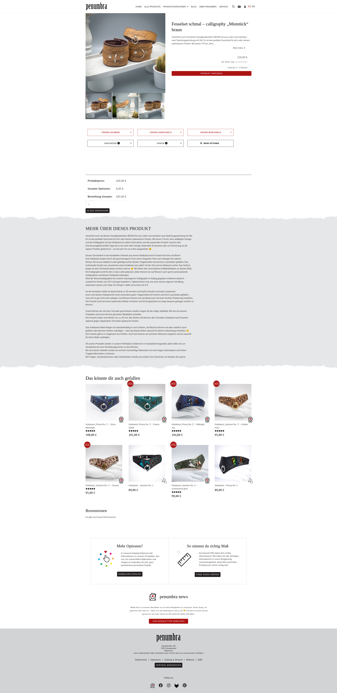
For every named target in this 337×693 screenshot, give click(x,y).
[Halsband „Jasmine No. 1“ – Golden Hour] (233, 402)
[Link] (245, 6)
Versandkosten (241, 62)
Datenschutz (141, 660)
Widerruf (190, 660)
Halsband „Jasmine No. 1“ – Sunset (102, 485)
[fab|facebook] (161, 685)
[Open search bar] (233, 6)
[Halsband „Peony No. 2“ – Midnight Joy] (190, 402)
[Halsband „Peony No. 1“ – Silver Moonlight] (104, 402)
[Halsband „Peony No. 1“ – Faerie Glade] (147, 402)
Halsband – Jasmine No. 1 (141, 485)
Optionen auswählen (103, 498)
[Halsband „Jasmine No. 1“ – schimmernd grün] (190, 463)
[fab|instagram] (168, 685)
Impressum (155, 660)
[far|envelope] (153, 685)
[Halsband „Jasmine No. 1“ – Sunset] (104, 463)
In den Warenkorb (97, 211)
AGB (200, 660)
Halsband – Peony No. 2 (226, 485)
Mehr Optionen (211, 143)
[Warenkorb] (239, 6)
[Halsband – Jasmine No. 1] (147, 463)
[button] (187, 6)
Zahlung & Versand (173, 660)
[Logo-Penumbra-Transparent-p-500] (96, 6)
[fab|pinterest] (177, 685)
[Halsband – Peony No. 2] (233, 463)
